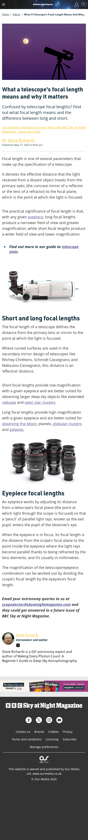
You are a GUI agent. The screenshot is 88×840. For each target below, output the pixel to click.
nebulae (9, 402)
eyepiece (35, 216)
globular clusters (67, 423)
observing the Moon (19, 423)
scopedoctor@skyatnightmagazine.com (36, 604)
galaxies (17, 429)
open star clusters (40, 402)
